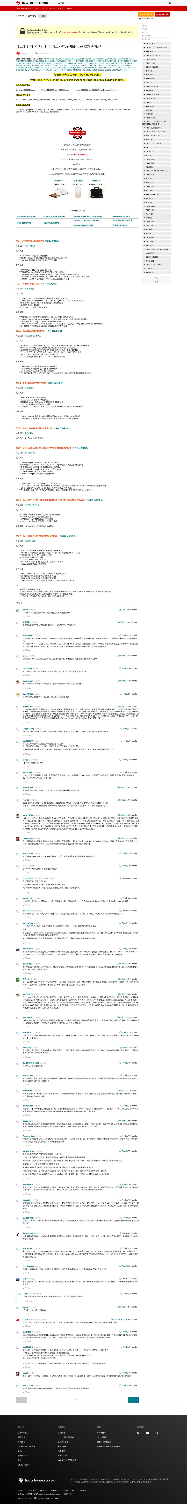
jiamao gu (27, 760)
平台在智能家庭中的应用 (83, 225)
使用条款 (65, 1491)
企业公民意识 (23, 1465)
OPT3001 (149, 190)
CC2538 (115, 70)
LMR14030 (60, 63)
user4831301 (28, 898)
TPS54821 (131, 68)
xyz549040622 (29, 878)
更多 (44, 16)
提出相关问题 (147, 14)
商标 (73, 1491)
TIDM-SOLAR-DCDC (153, 265)
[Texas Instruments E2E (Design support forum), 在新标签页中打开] (147, 1434)
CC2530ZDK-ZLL (152, 253)
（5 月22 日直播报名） (61, 428)
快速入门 (61, 8)
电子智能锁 (29, 289)
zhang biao (27, 1200)
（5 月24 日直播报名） (95, 500)
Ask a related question (69, 32)
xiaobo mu (27, 1121)
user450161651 (29, 1151)
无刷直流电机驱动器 (33, 336)
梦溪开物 (26, 622)
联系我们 (61, 1433)
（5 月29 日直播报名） (68, 536)
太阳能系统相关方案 (52, 223)
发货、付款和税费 (104, 1442)
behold (25, 610)
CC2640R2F (150, 273)
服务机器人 (29, 433)
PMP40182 (150, 106)
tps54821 (149, 214)
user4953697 (28, 1091)
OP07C (148, 155)
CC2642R (149, 114)
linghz (25, 656)
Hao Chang (27, 668)
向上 (24, 617)
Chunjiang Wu (28, 1266)
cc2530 (149, 230)
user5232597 (28, 741)
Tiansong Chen (29, 1136)
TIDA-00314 (150, 210)
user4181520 (28, 694)
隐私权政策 (43, 1491)
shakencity (27, 1048)
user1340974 (28, 964)
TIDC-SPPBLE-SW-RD (154, 144)
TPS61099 (150, 163)
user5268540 (28, 1347)
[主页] (34, 3)
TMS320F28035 (152, 87)
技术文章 (44, 8)
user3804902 (28, 1218)
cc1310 (149, 202)
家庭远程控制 (30, 453)
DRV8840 (78, 63)
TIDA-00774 (150, 98)
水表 (26, 246)
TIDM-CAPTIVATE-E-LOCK (155, 132)
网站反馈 (82, 1491)
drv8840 (149, 233)
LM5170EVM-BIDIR (153, 136)
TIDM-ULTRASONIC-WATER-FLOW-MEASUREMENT (154, 123)
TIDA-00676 (150, 241)
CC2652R (149, 91)
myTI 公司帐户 (103, 1437)
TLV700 (149, 83)
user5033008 (28, 1075)
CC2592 (149, 218)
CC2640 (59, 59)
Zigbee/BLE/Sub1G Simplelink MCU (87, 220)
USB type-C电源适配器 (121, 216)
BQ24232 (123, 70)
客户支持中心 (63, 1446)
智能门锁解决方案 (24, 223)
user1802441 (28, 1248)
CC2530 (65, 61)
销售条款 (54, 1491)
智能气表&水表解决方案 (26, 216)
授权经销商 (116, 1446)
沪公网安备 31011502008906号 (49, 1499)
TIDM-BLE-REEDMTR (154, 128)
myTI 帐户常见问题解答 (67, 1460)
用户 (170, 2)
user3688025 (28, 1185)
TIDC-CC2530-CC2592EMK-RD (157, 171)
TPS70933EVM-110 (153, 55)
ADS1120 (149, 147)
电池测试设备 (30, 541)
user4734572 (29, 1294)
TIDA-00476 (150, 159)
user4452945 (28, 706)
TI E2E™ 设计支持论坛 (66, 1437)
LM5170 (58, 70)
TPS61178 (150, 187)
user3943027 (28, 1032)
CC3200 (108, 70)
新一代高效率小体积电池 (122, 220)
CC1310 (72, 61)
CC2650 (101, 70)
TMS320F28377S (152, 94)
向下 (30, 617)
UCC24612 (150, 261)
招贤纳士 (21, 1437)
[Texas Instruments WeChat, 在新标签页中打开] (138, 1434)
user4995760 (28, 815)
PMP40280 (150, 79)
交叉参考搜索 (63, 1442)
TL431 (94, 70)
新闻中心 (21, 1442)
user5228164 (28, 853)
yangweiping (28, 838)
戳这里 (90, 150)
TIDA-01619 (150, 222)
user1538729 (28, 994)
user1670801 (28, 772)
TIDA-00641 (150, 206)
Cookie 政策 (31, 1491)
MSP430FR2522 (152, 257)
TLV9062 (149, 167)
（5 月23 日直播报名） (80, 448)
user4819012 (28, 949)
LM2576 (149, 140)
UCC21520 (58, 65)
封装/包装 (62, 1451)
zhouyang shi (28, 681)
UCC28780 (150, 51)
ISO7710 (149, 198)
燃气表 (32, 246)
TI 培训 (52, 8)
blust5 (25, 1373)
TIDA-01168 (150, 63)
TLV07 (148, 102)
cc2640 (149, 110)
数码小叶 (26, 979)
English (69, 8)
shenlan (26, 1307)
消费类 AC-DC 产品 (32, 505)
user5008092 (28, 635)
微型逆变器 (29, 388)
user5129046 (28, 1332)
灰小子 (25, 1279)
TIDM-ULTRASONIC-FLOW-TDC (157, 47)
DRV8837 (149, 179)
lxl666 (25, 866)
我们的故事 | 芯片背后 (26, 1446)
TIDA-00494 (150, 118)
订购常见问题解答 (104, 1446)
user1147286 (28, 923)
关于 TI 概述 (23, 1433)
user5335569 (28, 1385)
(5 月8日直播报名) (52, 241)
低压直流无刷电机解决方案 (54, 216)
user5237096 (28, 1106)
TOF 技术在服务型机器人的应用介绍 (87, 216)
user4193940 (28, 787)
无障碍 (21, 1491)
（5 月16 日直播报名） (54, 331)
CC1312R (149, 245)
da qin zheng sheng (30, 1233)
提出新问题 (163, 14)
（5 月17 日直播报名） (55, 383)
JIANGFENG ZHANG (31, 1063)
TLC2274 (149, 226)
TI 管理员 (24, 53)
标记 (156, 278)
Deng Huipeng (28, 729)
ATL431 (149, 269)
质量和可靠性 (63, 1456)
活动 (20, 1451)
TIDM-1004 (150, 237)
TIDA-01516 (150, 151)
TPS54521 (150, 175)
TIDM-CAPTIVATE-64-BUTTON (157, 249)
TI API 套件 (101, 1433)
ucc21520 (149, 183)
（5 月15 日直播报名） (49, 284)
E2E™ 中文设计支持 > (24, 8)
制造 (20, 1460)
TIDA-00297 (150, 59)
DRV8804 (149, 71)
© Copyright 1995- (27, 1494)
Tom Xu (26, 800)
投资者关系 (22, 1456)
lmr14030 (149, 75)
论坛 (36, 8)
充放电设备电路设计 (121, 225)
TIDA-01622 (150, 43)
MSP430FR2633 (152, 67)
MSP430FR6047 (152, 194)
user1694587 (28, 1017)
